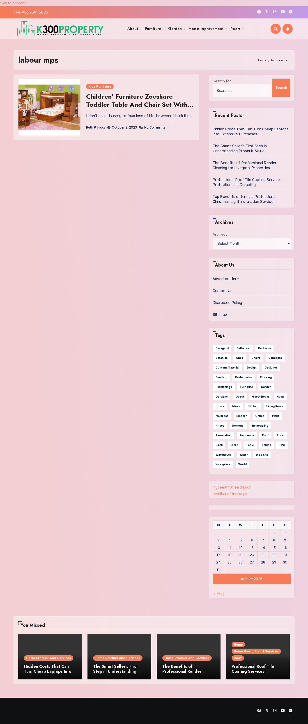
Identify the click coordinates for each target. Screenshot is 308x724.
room (280, 435)
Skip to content (13, 3)
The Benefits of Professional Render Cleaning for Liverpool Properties (245, 165)
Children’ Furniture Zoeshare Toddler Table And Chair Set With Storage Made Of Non (137, 105)
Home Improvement (207, 28)
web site (262, 455)
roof (265, 435)
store (234, 445)
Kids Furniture (99, 86)
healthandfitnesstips (230, 493)
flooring (266, 377)
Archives (220, 234)
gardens (222, 396)
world (242, 464)
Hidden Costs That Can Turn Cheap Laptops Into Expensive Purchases (251, 131)
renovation (224, 435)
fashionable (243, 377)
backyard (222, 348)
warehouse (224, 455)
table (250, 445)
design (252, 367)
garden (266, 387)
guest (240, 396)
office (259, 416)
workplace (223, 464)
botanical (222, 358)
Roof (238, 658)
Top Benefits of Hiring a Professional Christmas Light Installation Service (244, 199)
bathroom (243, 348)
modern (241, 416)
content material (227, 367)
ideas (236, 406)
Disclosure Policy (227, 302)
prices (220, 426)
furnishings (224, 387)
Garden (175, 28)
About (133, 28)
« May (219, 593)
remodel (238, 426)
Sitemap (220, 314)
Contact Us (222, 290)
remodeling (260, 426)
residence (246, 435)
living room (274, 406)
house (220, 406)
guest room (260, 396)
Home (238, 645)
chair (240, 358)
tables (266, 445)
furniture (246, 387)
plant (275, 416)
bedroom (264, 348)
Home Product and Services (48, 658)
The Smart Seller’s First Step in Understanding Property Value (240, 148)
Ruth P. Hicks (95, 127)
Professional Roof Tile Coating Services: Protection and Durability (248, 182)
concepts (275, 358)
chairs (255, 358)
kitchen (253, 406)
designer (270, 367)
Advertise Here (226, 278)
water (243, 455)
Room (236, 28)
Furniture (154, 28)
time (282, 445)
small (219, 445)
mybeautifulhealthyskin (232, 487)
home (281, 396)
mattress (222, 416)
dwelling (221, 377)
